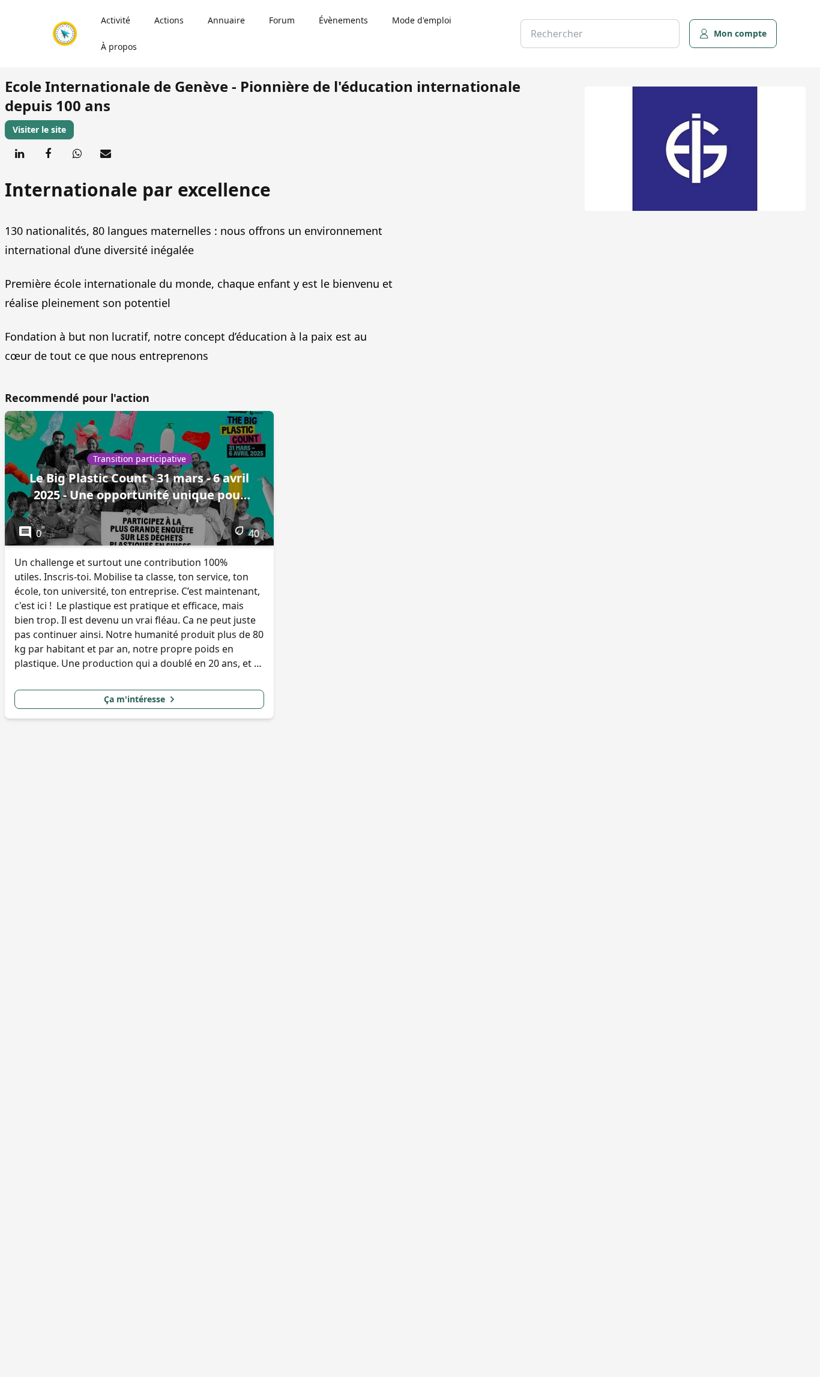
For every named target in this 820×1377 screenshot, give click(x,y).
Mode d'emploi (421, 20)
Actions (169, 20)
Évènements (343, 20)
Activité (115, 20)
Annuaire (226, 20)
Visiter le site (39, 129)
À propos (119, 46)
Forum (282, 20)
